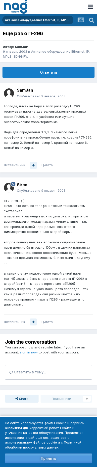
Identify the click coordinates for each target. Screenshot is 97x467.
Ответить (48, 72)
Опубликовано (41, 96)
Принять (48, 458)
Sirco (22, 184)
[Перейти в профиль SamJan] (9, 93)
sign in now (29, 352)
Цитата (47, 165)
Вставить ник (14, 165)
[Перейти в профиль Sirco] (9, 188)
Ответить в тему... (29, 372)
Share (23, 399)
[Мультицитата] (33, 165)
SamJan (21, 47)
